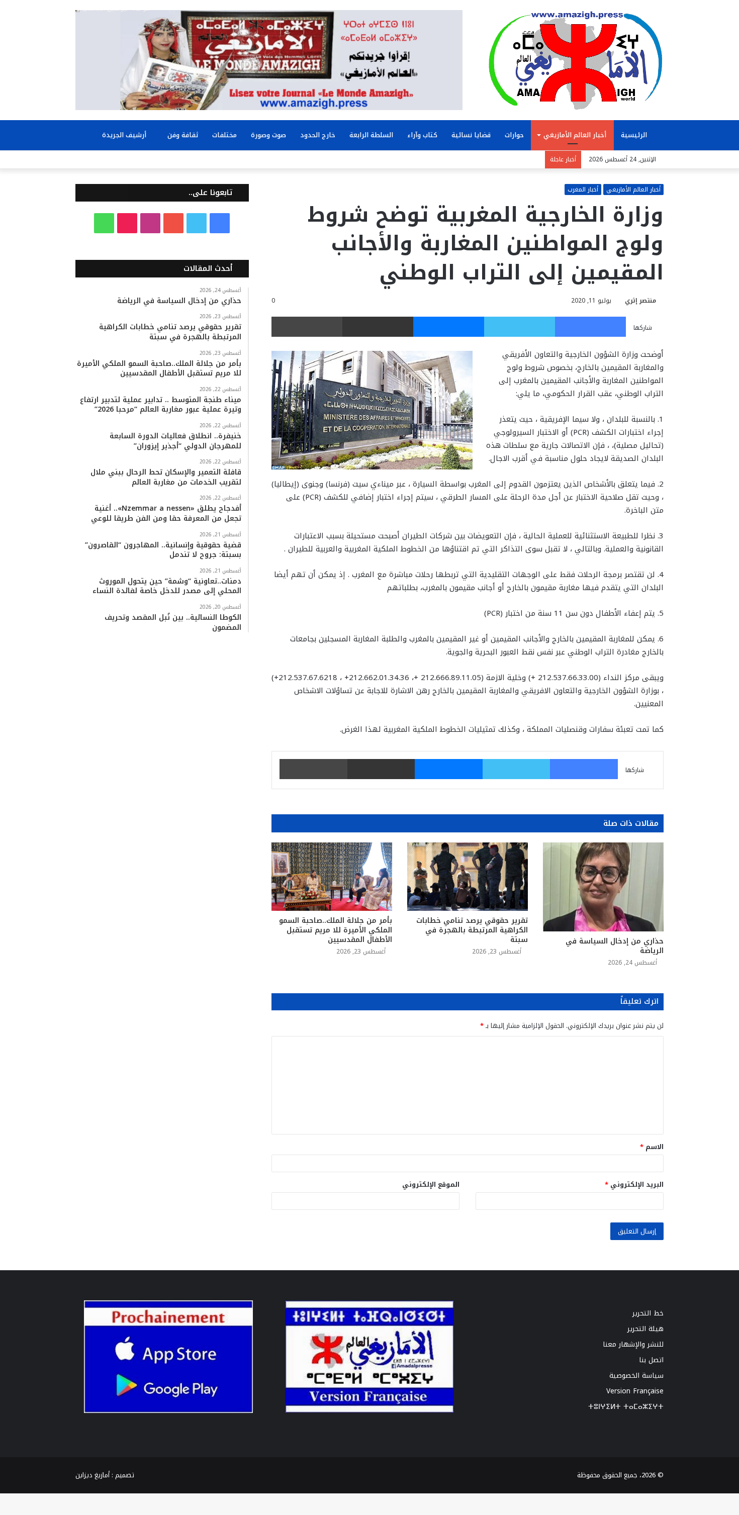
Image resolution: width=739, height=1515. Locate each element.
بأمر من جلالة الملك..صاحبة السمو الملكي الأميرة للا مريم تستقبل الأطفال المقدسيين (335, 930)
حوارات (514, 135)
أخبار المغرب (583, 189)
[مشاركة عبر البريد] (377, 327)
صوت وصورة (268, 135)
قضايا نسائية (471, 135)
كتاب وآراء (422, 135)
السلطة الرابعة (371, 135)
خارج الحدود (317, 135)
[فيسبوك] (590, 327)
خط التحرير (648, 1313)
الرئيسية (635, 135)
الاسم (652, 1147)
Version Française (635, 1391)
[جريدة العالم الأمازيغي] (576, 60)
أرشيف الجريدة (125, 135)
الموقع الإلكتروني (430, 1184)
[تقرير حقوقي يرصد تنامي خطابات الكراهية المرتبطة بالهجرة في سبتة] (467, 876)
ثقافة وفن (182, 135)
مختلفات (224, 135)
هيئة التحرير (645, 1328)
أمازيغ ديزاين (92, 1475)
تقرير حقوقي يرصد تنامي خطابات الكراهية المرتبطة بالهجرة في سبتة (472, 930)
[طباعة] (306, 327)
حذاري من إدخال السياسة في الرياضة (615, 946)
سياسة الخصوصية (636, 1375)
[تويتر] (519, 327)
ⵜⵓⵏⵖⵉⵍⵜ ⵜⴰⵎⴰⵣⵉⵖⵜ (626, 1406)
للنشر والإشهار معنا (633, 1344)
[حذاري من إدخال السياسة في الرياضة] (603, 886)
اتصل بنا (651, 1360)
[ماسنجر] (448, 327)
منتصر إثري (640, 300)
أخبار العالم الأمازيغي (574, 135)
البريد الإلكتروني (634, 1184)
